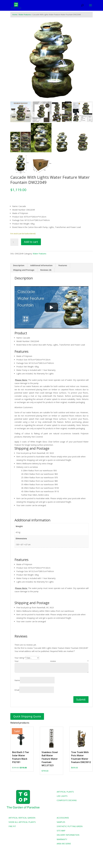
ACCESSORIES (63, 817)
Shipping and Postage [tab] (23, 270)
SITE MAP (61, 830)
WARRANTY (62, 839)
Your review (51, 661)
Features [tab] (62, 265)
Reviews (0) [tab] (45, 270)
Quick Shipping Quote (27, 716)
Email (16, 690)
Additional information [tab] (41, 265)
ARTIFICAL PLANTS (65, 791)
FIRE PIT (12, 826)
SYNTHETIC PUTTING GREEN (69, 826)
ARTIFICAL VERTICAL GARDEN (22, 817)
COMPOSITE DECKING (67, 800)
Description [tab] (18, 265)
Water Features (25, 14)
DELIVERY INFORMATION (68, 835)
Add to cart (31, 242)
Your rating (20, 658)
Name (17, 680)
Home (14, 14)
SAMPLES (61, 822)
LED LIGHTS (62, 796)
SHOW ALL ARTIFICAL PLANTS (22, 822)
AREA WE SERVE (64, 843)
